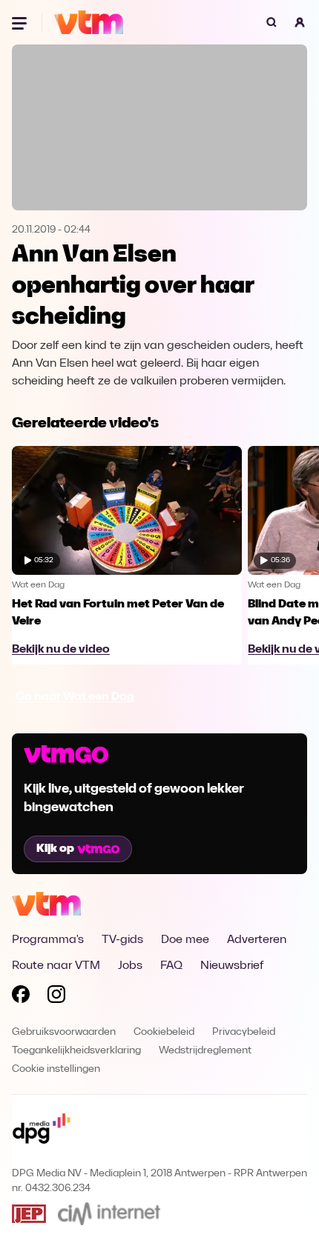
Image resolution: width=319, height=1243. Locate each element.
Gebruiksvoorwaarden (64, 1032)
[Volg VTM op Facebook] (21, 997)
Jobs (130, 966)
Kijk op (55, 849)
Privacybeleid (243, 1032)
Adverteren (256, 940)
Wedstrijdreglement (205, 1050)
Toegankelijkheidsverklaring (76, 1050)
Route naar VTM (56, 966)
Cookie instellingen (56, 1069)
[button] (299, 22)
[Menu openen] (21, 22)
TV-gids (122, 940)
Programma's (48, 940)
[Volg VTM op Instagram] (56, 997)
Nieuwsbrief (231, 966)
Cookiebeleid (164, 1032)
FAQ (171, 966)
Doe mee (185, 940)
